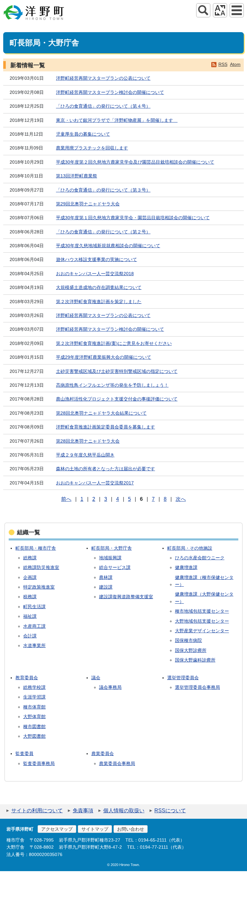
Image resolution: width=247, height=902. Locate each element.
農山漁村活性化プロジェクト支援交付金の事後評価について (117, 398)
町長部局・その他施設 (189, 548)
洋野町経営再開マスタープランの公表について (103, 78)
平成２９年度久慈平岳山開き (85, 454)
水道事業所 (34, 645)
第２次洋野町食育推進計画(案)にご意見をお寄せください (114, 343)
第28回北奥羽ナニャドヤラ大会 (88, 441)
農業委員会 (102, 753)
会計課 (30, 635)
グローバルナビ (237, 10)
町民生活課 (34, 606)
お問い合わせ (130, 829)
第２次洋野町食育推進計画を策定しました (99, 301)
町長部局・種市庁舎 (35, 548)
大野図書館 (34, 736)
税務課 (30, 596)
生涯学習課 (34, 696)
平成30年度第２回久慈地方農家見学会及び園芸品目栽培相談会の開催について (135, 162)
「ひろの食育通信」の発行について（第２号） (103, 231)
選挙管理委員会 (183, 677)
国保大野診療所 (190, 650)
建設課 (106, 587)
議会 (95, 677)
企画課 (30, 577)
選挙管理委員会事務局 (197, 687)
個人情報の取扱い (123, 810)
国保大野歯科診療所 (195, 660)
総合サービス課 (115, 567)
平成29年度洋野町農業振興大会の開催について (103, 357)
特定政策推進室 (39, 587)
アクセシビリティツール (220, 10)
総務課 (30, 557)
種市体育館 (34, 706)
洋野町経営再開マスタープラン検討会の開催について (110, 92)
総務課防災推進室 (41, 567)
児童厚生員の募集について (83, 134)
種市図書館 (34, 726)
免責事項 (83, 810)
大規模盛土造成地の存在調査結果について (99, 287)
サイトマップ (94, 829)
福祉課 (30, 616)
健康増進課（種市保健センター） (204, 581)
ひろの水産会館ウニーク (199, 557)
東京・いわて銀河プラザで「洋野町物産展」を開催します (117, 120)
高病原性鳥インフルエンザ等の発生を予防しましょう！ (112, 385)
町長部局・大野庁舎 (111, 548)
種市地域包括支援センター (202, 611)
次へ (181, 499)
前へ (66, 499)
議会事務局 (110, 687)
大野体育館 (34, 716)
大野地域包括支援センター (202, 621)
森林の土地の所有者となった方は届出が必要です (105, 468)
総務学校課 (34, 687)
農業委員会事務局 (117, 763)
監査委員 (24, 753)
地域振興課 (110, 557)
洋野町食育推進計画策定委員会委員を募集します (105, 426)
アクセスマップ (57, 829)
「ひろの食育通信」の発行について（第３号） (103, 190)
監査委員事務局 (39, 763)
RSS (222, 64)
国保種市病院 (188, 640)
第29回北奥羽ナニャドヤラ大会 (88, 203)
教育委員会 (26, 677)
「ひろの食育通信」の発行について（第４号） (103, 106)
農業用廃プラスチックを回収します (92, 147)
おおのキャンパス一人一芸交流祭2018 (95, 273)
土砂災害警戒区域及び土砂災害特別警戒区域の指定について (117, 371)
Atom (235, 64)
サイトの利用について (37, 810)
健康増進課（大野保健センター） (204, 597)
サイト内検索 (203, 10)
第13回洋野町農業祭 (76, 175)
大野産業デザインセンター (202, 630)
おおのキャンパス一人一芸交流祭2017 (95, 482)
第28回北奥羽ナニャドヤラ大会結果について (101, 413)
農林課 (106, 577)
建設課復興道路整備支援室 (126, 596)
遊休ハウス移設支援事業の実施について (96, 259)
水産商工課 (34, 626)
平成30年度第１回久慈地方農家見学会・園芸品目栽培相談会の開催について (133, 217)
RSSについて (170, 810)
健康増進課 (186, 567)
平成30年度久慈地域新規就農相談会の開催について (108, 245)
